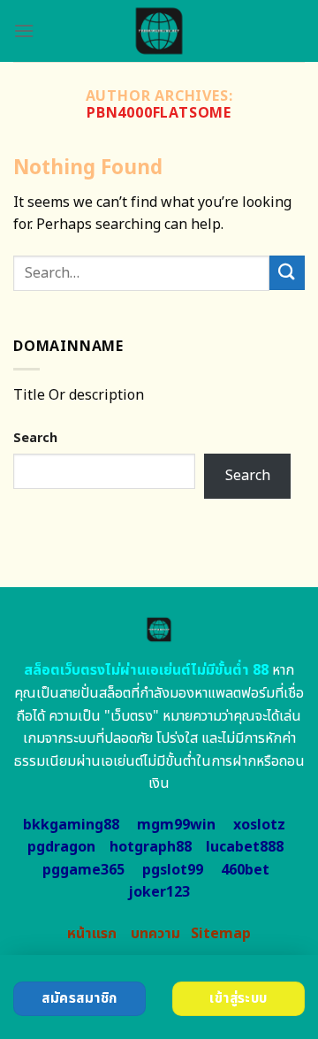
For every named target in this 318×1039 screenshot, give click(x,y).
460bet (245, 870)
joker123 (159, 892)
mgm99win (176, 825)
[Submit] (287, 273)
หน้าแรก (92, 933)
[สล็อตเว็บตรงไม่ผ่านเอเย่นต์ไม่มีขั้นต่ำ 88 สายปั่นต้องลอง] (159, 31)
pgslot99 (172, 870)
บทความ (155, 933)
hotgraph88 (151, 847)
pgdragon (61, 847)
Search (35, 438)
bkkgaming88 (71, 825)
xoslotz (259, 825)
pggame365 (83, 870)
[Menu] (23, 30)
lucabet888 (245, 847)
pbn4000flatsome (159, 113)
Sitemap (221, 933)
